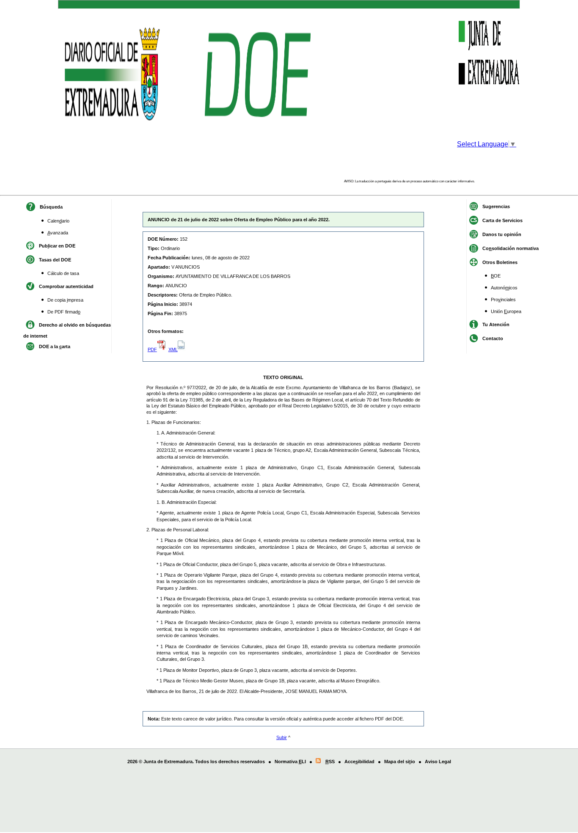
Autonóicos (504, 287)
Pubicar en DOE (57, 245)
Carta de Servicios (502, 220)
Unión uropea (506, 311)
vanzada (57, 232)
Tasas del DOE (55, 259)
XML (173, 349)
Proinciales (503, 299)
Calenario (58, 220)
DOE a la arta (54, 346)
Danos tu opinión (501, 234)
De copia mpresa (65, 299)
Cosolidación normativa (510, 248)
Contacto (492, 338)
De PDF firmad (63, 311)
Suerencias (496, 206)
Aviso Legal (438, 761)
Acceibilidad (359, 761)
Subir (281, 737)
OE (496, 275)
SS (330, 761)
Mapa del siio (399, 761)
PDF (152, 349)
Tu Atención (495, 324)
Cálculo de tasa (63, 273)
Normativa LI (290, 761)
